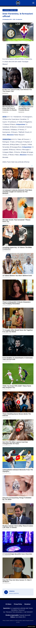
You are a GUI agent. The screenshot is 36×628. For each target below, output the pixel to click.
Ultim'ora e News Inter (10, 10)
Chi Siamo (8, 604)
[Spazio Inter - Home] (18, 3)
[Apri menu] (33, 2)
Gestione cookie (31, 626)
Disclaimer (27, 604)
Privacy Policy (18, 604)
